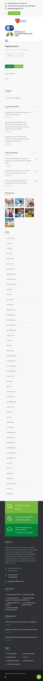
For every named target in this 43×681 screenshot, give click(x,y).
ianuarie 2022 (11, 437)
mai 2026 (9, 254)
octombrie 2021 (12, 453)
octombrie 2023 (12, 366)
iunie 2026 (10, 248)
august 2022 (10, 407)
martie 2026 (10, 264)
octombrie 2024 (12, 325)
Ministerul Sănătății (29, 594)
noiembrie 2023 (11, 361)
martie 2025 (10, 305)
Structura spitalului (29, 653)
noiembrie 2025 (11, 279)
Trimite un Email (24, 532)
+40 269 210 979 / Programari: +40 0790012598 (21, 6)
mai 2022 (9, 417)
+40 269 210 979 (12, 575)
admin (7, 79)
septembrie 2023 (11, 371)
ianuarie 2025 (11, 315)
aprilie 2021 (10, 473)
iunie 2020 (10, 494)
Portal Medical (14, 13)
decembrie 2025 (11, 274)
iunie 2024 (10, 340)
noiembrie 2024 (11, 320)
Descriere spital (11, 653)
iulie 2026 (9, 243)
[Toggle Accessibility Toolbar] (39, 676)
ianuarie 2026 (11, 269)
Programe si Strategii (13, 660)
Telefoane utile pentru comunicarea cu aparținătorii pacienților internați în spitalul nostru (21, 622)
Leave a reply (9, 73)
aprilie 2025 (10, 300)
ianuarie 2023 (11, 397)
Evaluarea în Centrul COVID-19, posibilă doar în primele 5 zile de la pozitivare (21, 629)
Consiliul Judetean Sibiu (14, 594)
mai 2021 (9, 468)
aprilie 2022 (10, 422)
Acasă (7, 50)
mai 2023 (9, 386)
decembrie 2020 (11, 483)
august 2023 (10, 376)
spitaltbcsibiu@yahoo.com (16, 8)
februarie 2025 (11, 310)
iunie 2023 (10, 381)
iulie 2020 (9, 489)
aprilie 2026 (10, 259)
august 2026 (10, 238)
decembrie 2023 (11, 356)
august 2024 (10, 335)
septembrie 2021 (11, 458)
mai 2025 (9, 294)
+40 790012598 (22, 519)
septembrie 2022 (11, 402)
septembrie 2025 (11, 284)
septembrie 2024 (11, 330)
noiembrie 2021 (11, 448)
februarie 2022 (11, 432)
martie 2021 (10, 478)
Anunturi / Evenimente (14, 98)
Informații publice (28, 660)
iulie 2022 (9, 412)
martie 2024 (10, 351)
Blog (14, 50)
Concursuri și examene (14, 664)
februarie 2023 (11, 391)
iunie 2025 (10, 289)
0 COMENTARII (19, 66)
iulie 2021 (9, 463)
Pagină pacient (11, 657)
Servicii (25, 657)
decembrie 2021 (11, 443)
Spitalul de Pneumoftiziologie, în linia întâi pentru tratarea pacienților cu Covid (21, 637)
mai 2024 (9, 346)
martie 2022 (10, 427)
